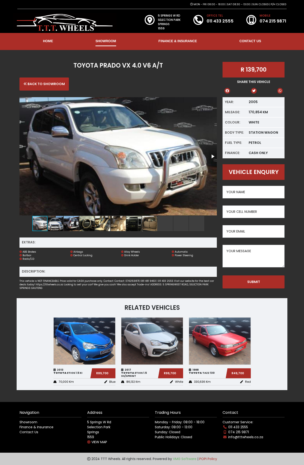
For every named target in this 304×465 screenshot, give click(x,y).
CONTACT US (250, 41)
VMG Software (184, 458)
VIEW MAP (98, 442)
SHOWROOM (105, 41)
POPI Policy (208, 458)
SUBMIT (253, 281)
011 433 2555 (238, 427)
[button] (212, 156)
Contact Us (28, 432)
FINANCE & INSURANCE (177, 41)
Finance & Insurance (36, 427)
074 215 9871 (238, 432)
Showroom (28, 422)
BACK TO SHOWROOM (46, 84)
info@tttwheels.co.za (245, 437)
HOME (48, 41)
